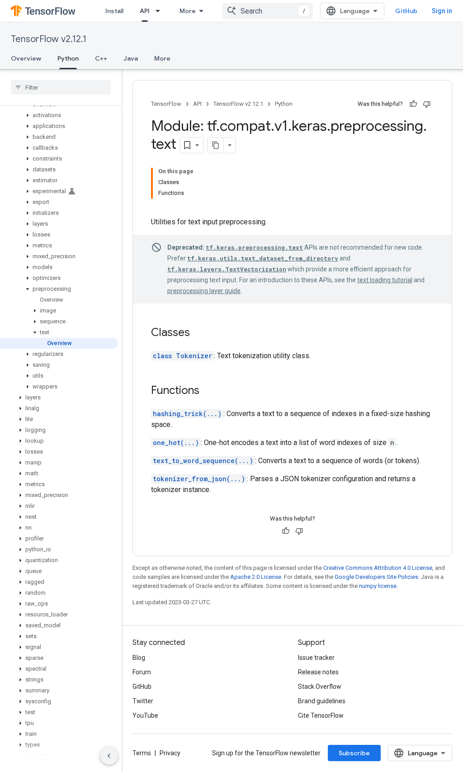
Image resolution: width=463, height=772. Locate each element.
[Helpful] (413, 104)
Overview (26, 58)
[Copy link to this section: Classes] (199, 333)
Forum (141, 672)
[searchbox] (61, 87)
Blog (138, 657)
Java (130, 58)
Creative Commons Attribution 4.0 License (377, 567)
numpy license (378, 586)
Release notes (318, 672)
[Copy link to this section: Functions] (208, 391)
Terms (141, 753)
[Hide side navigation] (109, 756)
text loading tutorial (384, 280)
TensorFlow (166, 103)
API (145, 11)
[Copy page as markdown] (216, 145)
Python (68, 58)
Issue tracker (316, 657)
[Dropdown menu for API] (160, 11)
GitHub (406, 11)
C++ (101, 58)
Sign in (442, 10)
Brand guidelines (321, 701)
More (188, 11)
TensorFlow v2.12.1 (48, 39)
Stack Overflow (319, 686)
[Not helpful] (427, 104)
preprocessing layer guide (204, 290)
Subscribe (354, 753)
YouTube (145, 715)
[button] (59, 115)
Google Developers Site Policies (376, 576)
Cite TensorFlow (321, 715)
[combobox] (267, 11)
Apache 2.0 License (255, 576)
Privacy (170, 753)
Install (114, 11)
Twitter (142, 701)
